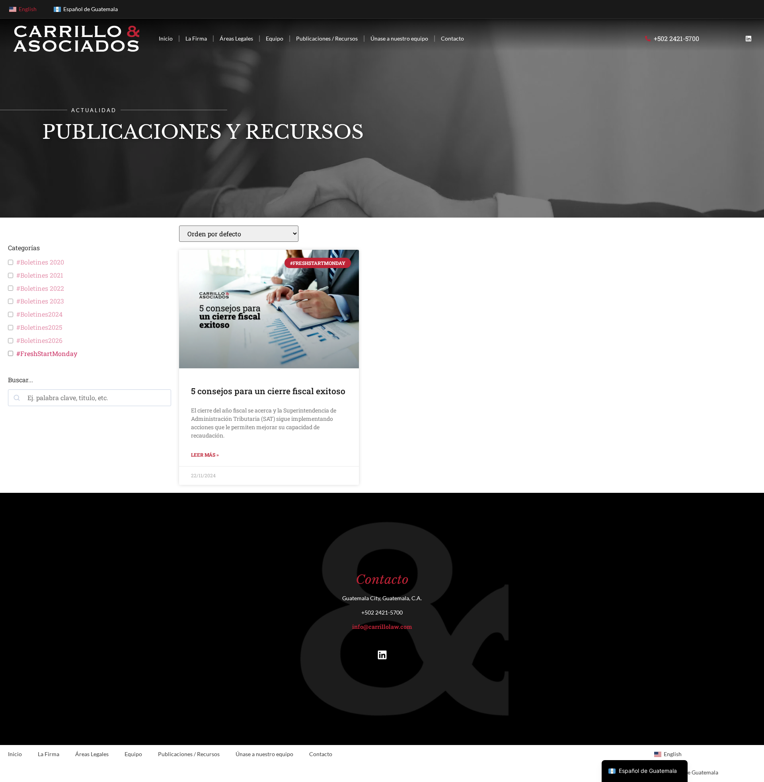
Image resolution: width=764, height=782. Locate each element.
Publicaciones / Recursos (327, 38)
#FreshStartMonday (46, 354)
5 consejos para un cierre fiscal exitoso (268, 391)
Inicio (166, 38)
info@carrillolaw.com (382, 626)
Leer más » (205, 454)
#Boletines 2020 (40, 262)
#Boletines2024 (39, 314)
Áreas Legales (236, 38)
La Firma (196, 38)
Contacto (452, 38)
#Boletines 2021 (39, 275)
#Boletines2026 (39, 340)
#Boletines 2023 (40, 301)
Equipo (274, 38)
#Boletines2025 (39, 327)
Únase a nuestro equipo (399, 38)
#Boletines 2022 (40, 288)
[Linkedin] (748, 38)
